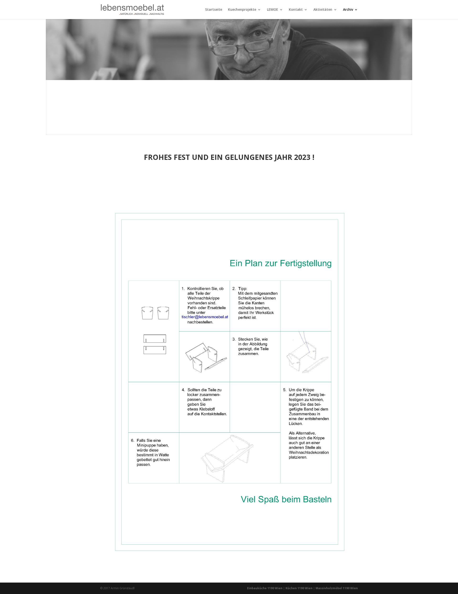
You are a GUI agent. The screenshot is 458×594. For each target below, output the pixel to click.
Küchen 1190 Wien (299, 588)
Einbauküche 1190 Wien (264, 588)
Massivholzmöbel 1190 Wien (337, 588)
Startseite (213, 10)
